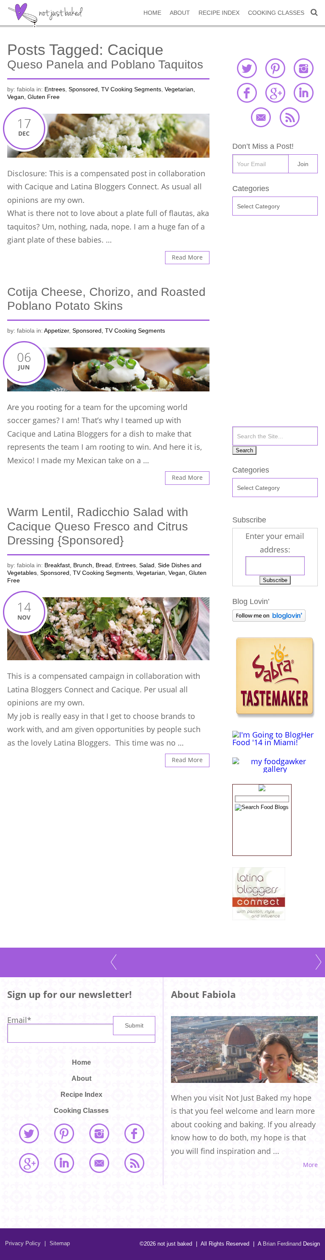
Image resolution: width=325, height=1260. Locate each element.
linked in (303, 92)
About (180, 12)
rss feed (289, 117)
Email (19, 1020)
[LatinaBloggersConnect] (258, 917)
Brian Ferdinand (282, 1244)
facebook (246, 92)
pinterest (275, 68)
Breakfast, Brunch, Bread (78, 565)
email (260, 117)
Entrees (54, 89)
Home (152, 12)
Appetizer (56, 331)
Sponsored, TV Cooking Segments (115, 89)
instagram (303, 68)
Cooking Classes (276, 12)
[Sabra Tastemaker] (274, 716)
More (310, 1165)
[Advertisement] (275, 277)
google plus (275, 92)
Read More (187, 257)
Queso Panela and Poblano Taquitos (105, 64)
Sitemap (57, 1243)
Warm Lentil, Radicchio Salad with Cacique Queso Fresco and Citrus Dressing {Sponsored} (97, 526)
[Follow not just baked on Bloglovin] (269, 619)
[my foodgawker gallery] (275, 769)
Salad (146, 565)
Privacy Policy (23, 1243)
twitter (246, 68)
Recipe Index (219, 12)
